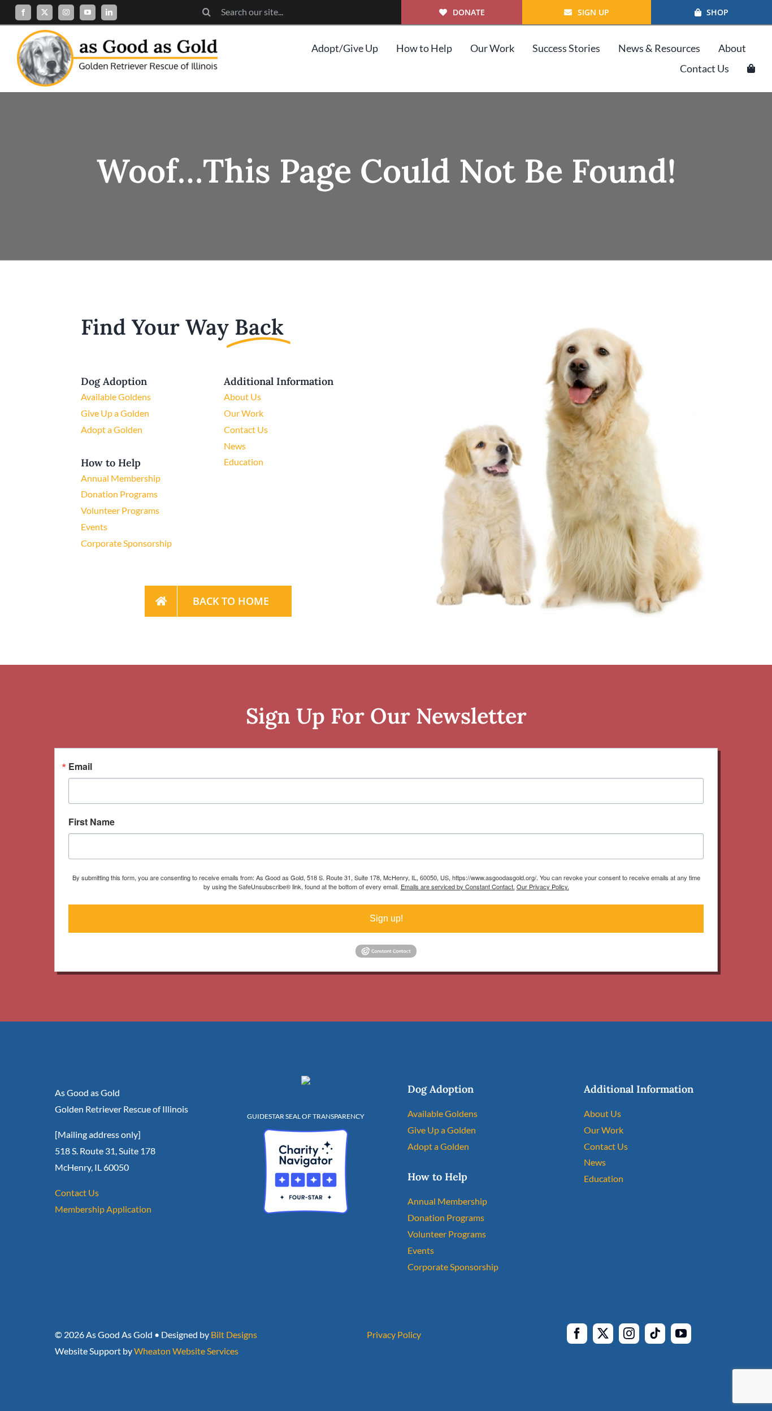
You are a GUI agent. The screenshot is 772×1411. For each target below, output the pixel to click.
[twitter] (45, 12)
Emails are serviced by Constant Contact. (458, 886)
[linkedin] (109, 12)
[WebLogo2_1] (117, 34)
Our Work (243, 413)
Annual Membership (121, 478)
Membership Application (103, 1209)
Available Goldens (116, 396)
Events (94, 526)
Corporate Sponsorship (126, 543)
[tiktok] (655, 1333)
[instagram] (66, 12)
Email (80, 766)
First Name (91, 821)
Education (243, 461)
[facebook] (23, 12)
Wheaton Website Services (186, 1350)
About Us (242, 396)
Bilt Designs (234, 1334)
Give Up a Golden (115, 413)
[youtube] (88, 12)
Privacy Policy (394, 1334)
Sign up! (386, 918)
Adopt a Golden (111, 429)
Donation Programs (119, 493)
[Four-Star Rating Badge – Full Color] (305, 1133)
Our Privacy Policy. (543, 886)
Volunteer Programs (120, 510)
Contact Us (246, 429)
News (235, 445)
